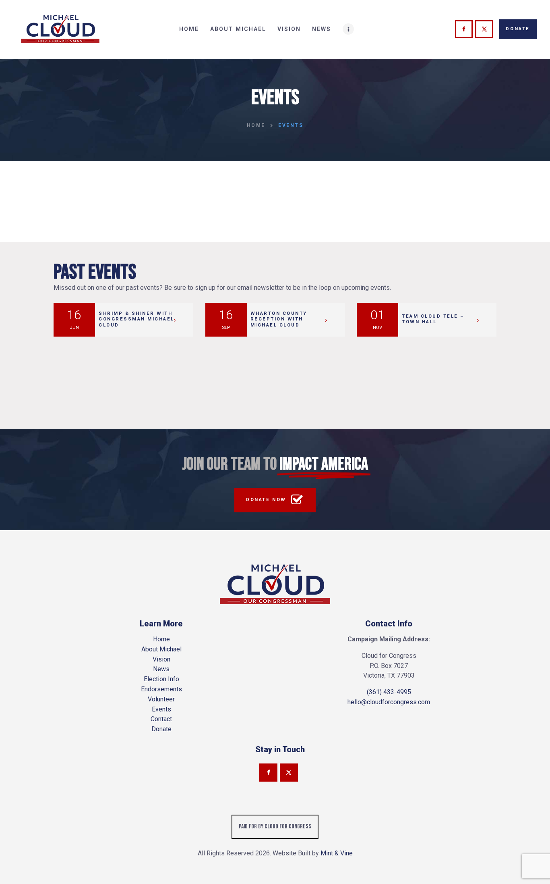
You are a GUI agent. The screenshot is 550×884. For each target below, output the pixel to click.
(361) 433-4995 (389, 692)
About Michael (161, 649)
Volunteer (161, 699)
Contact (161, 719)
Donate (161, 729)
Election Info (161, 679)
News (161, 669)
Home (256, 125)
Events (161, 709)
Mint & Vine (336, 853)
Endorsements (161, 689)
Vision (161, 659)
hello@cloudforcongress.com (388, 702)
